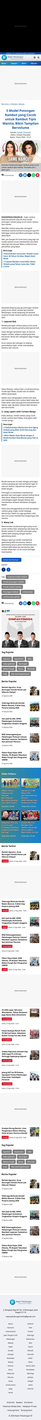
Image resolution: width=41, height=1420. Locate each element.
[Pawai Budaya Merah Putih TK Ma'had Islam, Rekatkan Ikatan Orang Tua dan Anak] (34, 1034)
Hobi (30, 1328)
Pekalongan (7, 946)
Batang (10, 1343)
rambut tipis (28, 592)
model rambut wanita (12, 587)
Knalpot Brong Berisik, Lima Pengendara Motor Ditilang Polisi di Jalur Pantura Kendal (14, 1130)
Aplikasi (30, 1377)
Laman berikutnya (10, 560)
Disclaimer (28, 1402)
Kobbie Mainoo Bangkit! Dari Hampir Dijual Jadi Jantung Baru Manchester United (29, 827)
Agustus (6, 659)
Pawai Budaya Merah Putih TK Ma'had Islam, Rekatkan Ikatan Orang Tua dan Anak (14, 1033)
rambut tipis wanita (11, 597)
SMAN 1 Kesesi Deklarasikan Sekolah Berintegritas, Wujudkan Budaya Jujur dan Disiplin (10, 796)
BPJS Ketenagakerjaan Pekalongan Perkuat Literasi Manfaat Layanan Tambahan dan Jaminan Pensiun (14, 738)
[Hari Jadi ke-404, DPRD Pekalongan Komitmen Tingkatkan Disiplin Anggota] (34, 722)
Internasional (11, 1331)
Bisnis (24, 63)
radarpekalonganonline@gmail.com (20, 1316)
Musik (10, 1393)
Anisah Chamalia (24, 132)
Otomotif (30, 1354)
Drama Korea (10, 1385)
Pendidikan (7, 1019)
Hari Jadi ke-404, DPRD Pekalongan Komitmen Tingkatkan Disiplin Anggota (14, 721)
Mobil (30, 1358)
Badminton (30, 1339)
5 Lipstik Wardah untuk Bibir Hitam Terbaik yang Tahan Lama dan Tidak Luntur (19, 264)
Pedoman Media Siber (12, 1406)
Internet (30, 1389)
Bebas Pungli (8, 669)
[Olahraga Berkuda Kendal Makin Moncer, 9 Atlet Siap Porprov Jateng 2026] (34, 706)
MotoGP (30, 1350)
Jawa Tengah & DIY (10, 1335)
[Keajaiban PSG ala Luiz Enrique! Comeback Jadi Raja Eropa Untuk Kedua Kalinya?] (11, 815)
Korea (10, 1381)
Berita (4, 63)
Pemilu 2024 (30, 1366)
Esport (30, 1347)
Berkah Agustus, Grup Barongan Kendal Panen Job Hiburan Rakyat (14, 689)
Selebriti (30, 1324)
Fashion (10, 1366)
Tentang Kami (26, 1410)
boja (5, 674)
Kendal (5, 861)
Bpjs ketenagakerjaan (20, 674)
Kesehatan (10, 1358)
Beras (20, 669)
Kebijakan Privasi (30, 1406)
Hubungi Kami (13, 1410)
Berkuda (30, 669)
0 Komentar (9, 175)
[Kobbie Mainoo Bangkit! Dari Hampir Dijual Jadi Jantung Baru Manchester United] (30, 815)
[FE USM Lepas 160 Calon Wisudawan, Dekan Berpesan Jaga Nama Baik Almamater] (34, 1013)
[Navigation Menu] (38, 57)
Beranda (5, 104)
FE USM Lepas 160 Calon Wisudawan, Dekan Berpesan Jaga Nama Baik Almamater (14, 1012)
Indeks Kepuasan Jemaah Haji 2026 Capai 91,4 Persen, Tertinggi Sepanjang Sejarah (15, 1054)
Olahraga (30, 1335)
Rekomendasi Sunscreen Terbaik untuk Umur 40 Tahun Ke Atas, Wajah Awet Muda (21, 256)
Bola (30, 1343)
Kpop (10, 1389)
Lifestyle (14, 63)
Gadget (30, 1381)
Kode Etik (11, 1402)
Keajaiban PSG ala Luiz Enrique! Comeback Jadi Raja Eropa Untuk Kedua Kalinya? (10, 827)
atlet (29, 659)
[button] (5, 63)
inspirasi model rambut (17, 577)
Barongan (23, 664)
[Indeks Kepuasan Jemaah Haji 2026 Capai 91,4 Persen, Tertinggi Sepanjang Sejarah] (34, 1055)
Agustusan (18, 659)
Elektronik (10, 1373)
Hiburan (34, 63)
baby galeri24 (8, 664)
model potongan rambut (13, 582)
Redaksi (19, 1402)
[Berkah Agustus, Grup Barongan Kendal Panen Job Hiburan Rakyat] (34, 690)
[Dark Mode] (34, 57)
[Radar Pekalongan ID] (12, 58)
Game (30, 1385)
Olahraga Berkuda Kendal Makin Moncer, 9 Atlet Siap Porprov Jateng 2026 (13, 705)
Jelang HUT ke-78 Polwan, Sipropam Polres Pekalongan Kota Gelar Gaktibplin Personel (14, 1076)
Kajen (5, 927)
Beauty (21, 104)
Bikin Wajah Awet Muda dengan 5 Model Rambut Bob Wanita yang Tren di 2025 (20, 437)
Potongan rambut (10, 592)
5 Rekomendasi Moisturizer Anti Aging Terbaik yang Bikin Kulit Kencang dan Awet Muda (20, 429)
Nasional (10, 1328)
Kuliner (30, 1331)
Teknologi (30, 1373)
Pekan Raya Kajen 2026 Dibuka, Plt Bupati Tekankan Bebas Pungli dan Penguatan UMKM (14, 756)
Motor (30, 1362)
